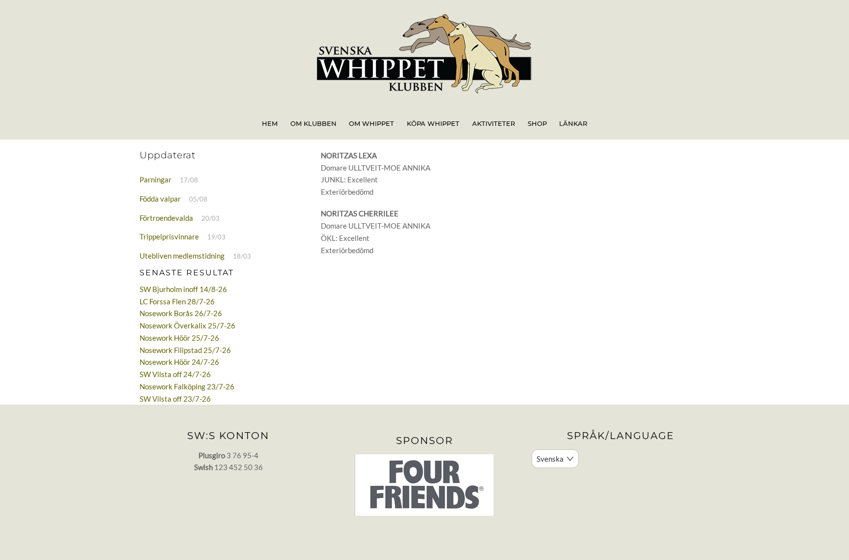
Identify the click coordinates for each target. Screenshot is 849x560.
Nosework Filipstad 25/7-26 (185, 350)
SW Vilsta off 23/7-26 (175, 398)
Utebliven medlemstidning (182, 255)
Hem (270, 123)
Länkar (573, 123)
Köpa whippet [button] (433, 123)
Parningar (155, 179)
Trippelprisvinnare (169, 236)
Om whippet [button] (371, 123)
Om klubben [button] (313, 123)
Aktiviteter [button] (493, 123)
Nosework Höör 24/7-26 (179, 361)
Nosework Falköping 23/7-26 (187, 386)
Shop (537, 123)
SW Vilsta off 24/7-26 (175, 374)
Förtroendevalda (166, 217)
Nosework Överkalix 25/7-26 (187, 325)
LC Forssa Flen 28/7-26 (177, 301)
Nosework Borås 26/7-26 (181, 313)
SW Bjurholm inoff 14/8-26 (183, 289)
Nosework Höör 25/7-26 (179, 337)
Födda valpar (160, 198)
